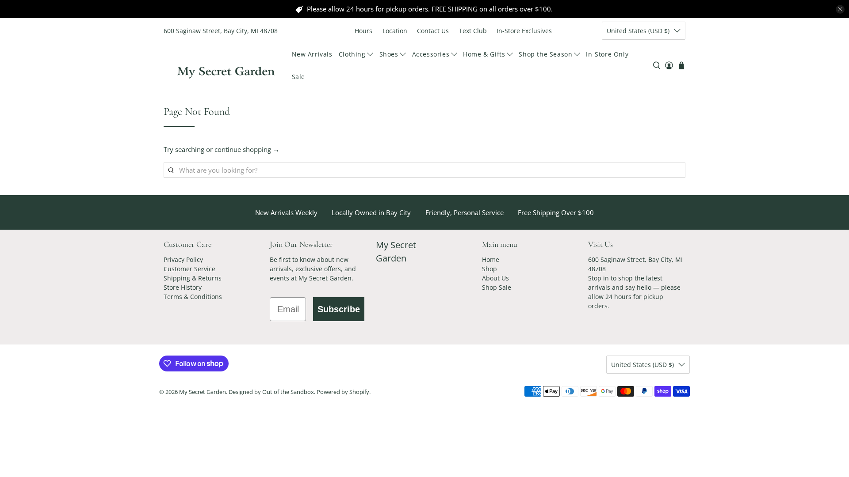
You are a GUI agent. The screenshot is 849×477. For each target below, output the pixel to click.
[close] (840, 9)
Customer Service (189, 269)
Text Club (473, 30)
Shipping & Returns (193, 278)
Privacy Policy (183, 259)
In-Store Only (607, 54)
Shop (489, 269)
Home (490, 259)
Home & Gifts (484, 54)
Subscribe (338, 309)
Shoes (388, 54)
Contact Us (433, 30)
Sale (298, 76)
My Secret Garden (202, 392)
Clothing (352, 54)
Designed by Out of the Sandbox (271, 392)
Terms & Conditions (193, 296)
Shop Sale (496, 287)
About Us (495, 278)
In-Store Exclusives (524, 30)
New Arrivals (312, 54)
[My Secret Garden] (225, 65)
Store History (183, 287)
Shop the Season (545, 54)
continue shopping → (246, 149)
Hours (363, 30)
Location (394, 30)
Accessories (431, 54)
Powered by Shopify (343, 392)
